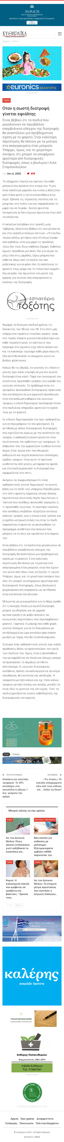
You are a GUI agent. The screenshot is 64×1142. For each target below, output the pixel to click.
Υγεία (7, 100)
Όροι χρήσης (27, 1118)
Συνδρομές (11, 1123)
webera (37, 1137)
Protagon (16, 754)
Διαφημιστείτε (45, 1118)
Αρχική (14, 1118)
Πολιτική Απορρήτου (47, 1123)
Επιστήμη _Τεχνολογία (45, 819)
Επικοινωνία (26, 1123)
